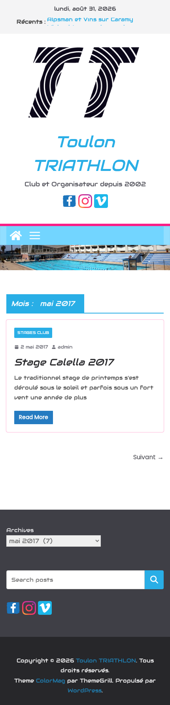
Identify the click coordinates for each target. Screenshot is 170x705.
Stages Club (33, 332)
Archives (20, 530)
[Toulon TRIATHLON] (15, 235)
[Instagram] (85, 199)
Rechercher (154, 579)
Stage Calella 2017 (63, 362)
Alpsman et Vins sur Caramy (90, 20)
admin (65, 347)
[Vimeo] (101, 199)
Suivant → (148, 457)
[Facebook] (69, 199)
